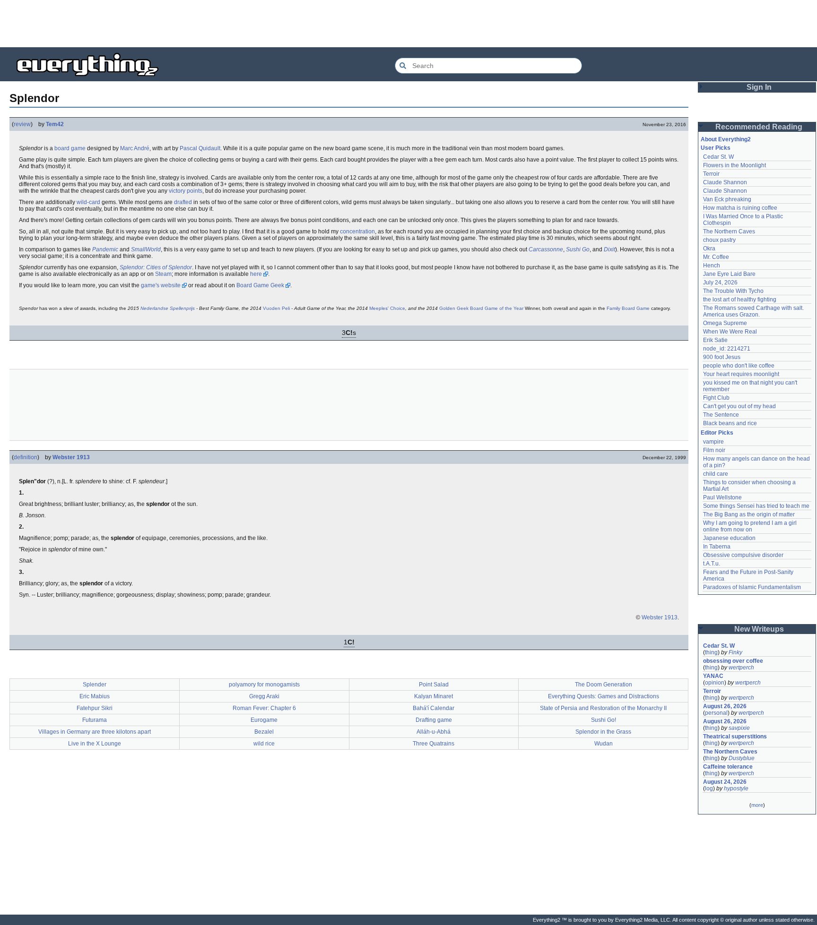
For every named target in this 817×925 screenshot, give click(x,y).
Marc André (134, 148)
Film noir (714, 450)
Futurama (94, 720)
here (256, 274)
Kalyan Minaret (433, 696)
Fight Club (716, 397)
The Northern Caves (729, 231)
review (22, 124)
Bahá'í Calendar (433, 708)
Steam (163, 274)
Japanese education (729, 538)
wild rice (264, 743)
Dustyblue (742, 758)
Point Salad (434, 684)
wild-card (88, 202)
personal (716, 713)
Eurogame (264, 720)
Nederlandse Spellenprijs (167, 308)
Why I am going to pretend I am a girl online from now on (750, 526)
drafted (183, 202)
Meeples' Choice (387, 308)
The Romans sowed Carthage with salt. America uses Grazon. (754, 311)
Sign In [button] (759, 87)
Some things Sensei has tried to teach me (756, 506)
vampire (713, 441)
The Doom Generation (603, 684)
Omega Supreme (725, 323)
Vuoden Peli (276, 308)
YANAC (713, 676)
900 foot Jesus (721, 357)
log (709, 788)
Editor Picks (717, 432)
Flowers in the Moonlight (734, 165)
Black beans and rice (730, 423)
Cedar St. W (718, 157)
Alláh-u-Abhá (434, 731)
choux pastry (719, 240)
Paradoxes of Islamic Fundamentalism (752, 587)
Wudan (603, 743)
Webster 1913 (71, 457)
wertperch (741, 667)
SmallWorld (146, 249)
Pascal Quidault (200, 148)
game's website (161, 285)
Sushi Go (578, 249)
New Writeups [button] (759, 629)
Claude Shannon (725, 182)
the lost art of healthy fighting (739, 299)
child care (715, 474)
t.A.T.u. (711, 563)
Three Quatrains (433, 743)
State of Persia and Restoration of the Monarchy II (603, 708)
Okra (709, 248)
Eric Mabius (94, 696)
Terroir (711, 174)
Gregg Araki (264, 696)
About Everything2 (726, 139)
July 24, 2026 (720, 282)
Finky (735, 652)
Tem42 (55, 124)
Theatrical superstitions (735, 736)
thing (711, 652)
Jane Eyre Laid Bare (729, 274)
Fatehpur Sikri (95, 708)
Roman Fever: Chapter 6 (264, 708)
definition (25, 457)
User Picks (715, 148)
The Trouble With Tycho (733, 291)
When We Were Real (730, 331)
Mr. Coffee (716, 257)
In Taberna (716, 546)
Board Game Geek (260, 285)
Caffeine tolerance (728, 766)
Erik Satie (715, 340)
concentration (357, 231)
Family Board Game (628, 308)
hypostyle (736, 788)
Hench (711, 265)
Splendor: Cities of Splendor (156, 267)
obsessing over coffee (733, 661)
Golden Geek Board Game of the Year (481, 308)
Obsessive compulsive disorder (743, 555)
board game (70, 148)
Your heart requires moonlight (741, 374)
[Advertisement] (408, 23)
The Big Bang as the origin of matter (749, 514)
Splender (94, 684)
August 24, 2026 (725, 782)
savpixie (739, 728)
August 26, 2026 (725, 706)
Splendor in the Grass (603, 731)
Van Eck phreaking (727, 199)
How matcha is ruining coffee (740, 208)
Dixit (609, 249)
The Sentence (721, 414)
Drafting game (434, 720)
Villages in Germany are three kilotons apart (94, 731)
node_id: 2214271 (726, 348)
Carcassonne (546, 249)
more (757, 805)
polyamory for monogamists (264, 684)
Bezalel (264, 731)
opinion (714, 682)
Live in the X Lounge (94, 743)
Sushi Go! (603, 720)
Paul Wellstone (722, 497)
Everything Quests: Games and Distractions (603, 696)
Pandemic (105, 249)
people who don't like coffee (738, 365)
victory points (185, 191)
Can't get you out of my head (739, 406)
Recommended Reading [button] (758, 127)
